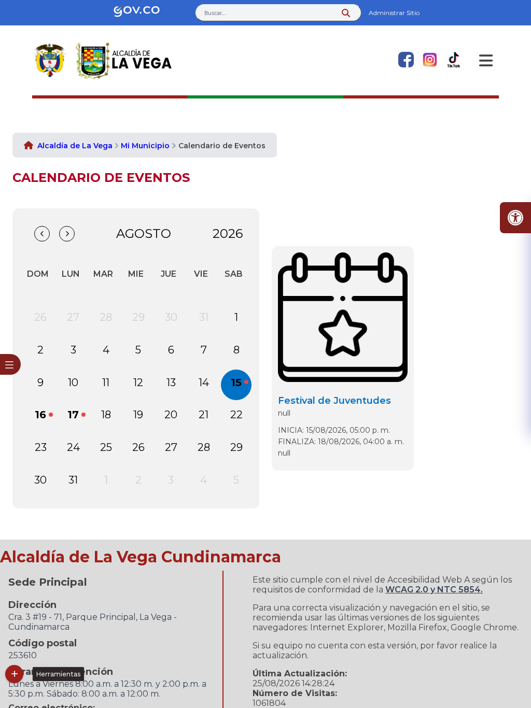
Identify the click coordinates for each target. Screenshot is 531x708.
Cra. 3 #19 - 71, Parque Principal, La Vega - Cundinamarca (92, 622)
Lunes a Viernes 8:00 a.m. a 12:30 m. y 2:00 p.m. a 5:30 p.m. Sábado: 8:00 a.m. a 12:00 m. (107, 689)
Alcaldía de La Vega (75, 145)
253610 (22, 655)
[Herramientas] (14, 674)
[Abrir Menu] (486, 60)
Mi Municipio (145, 145)
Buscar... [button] (215, 13)
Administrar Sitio (394, 13)
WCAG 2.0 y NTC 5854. (434, 589)
